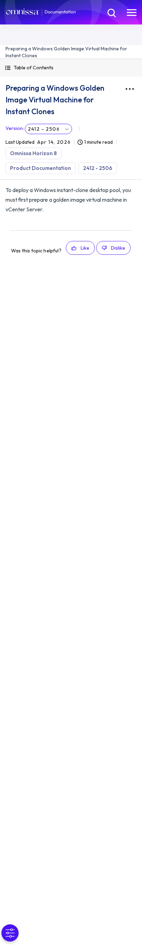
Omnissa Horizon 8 (33, 153)
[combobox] (48, 129)
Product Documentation (40, 168)
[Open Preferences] (10, 933)
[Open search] (111, 12)
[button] (71, 68)
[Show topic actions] (129, 89)
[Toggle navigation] (132, 12)
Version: (15, 128)
